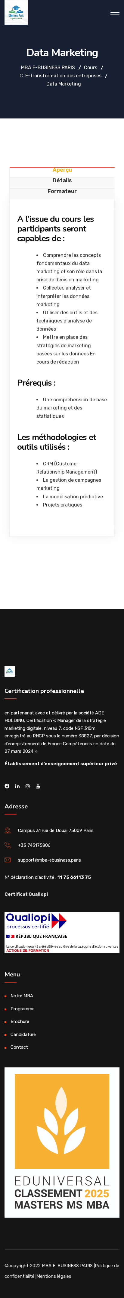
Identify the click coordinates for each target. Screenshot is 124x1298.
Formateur (62, 192)
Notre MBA (22, 996)
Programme (23, 1009)
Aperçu (62, 170)
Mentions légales (53, 1276)
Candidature (23, 1034)
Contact (19, 1047)
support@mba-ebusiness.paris (49, 860)
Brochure (20, 1021)
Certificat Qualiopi (26, 894)
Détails (62, 181)
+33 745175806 (34, 845)
